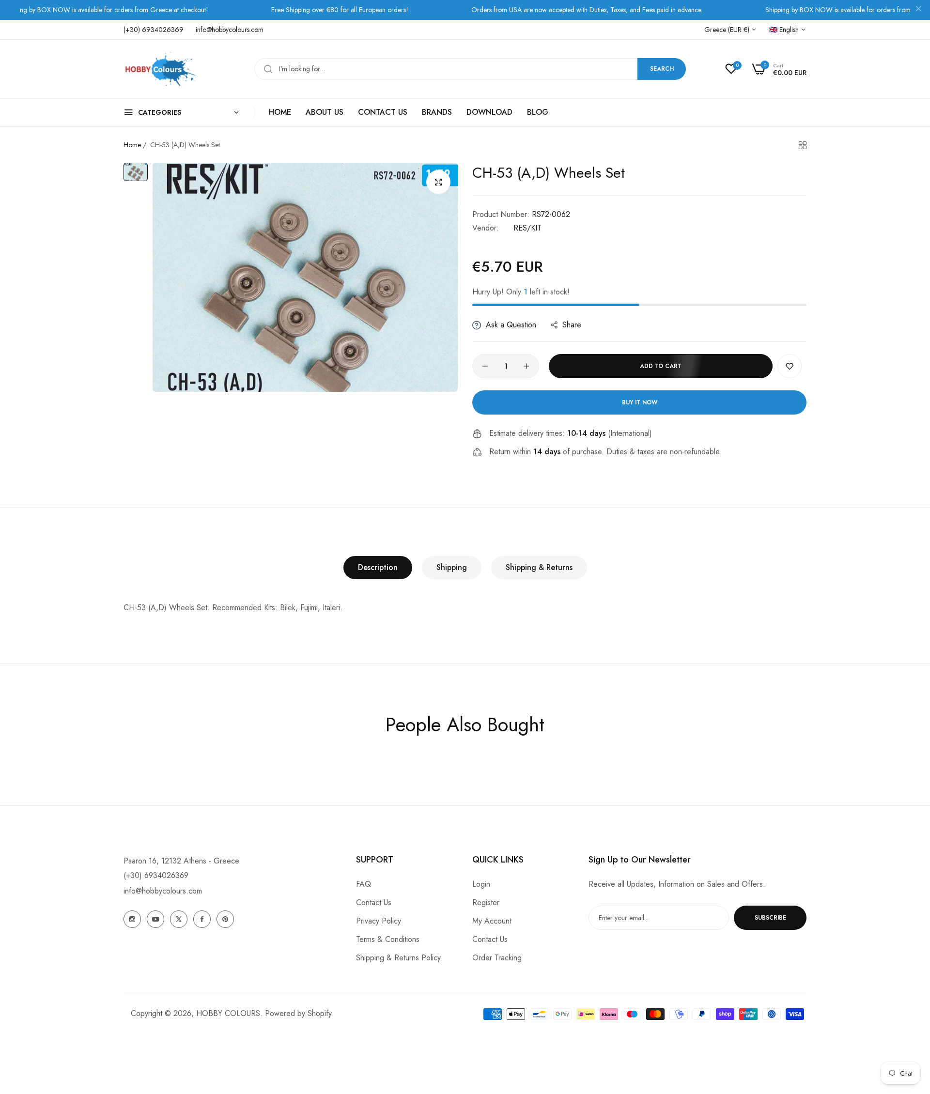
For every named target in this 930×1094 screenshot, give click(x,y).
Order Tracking (497, 957)
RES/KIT (527, 227)
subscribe (770, 917)
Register (485, 902)
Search (662, 68)
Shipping (451, 567)
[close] (918, 10)
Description (378, 567)
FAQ (363, 884)
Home (132, 145)
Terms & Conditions (387, 939)
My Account (492, 920)
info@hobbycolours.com (163, 890)
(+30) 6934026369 (156, 875)
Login (481, 884)
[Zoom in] (438, 182)
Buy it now (639, 402)
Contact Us (373, 902)
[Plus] (526, 366)
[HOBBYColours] (160, 69)
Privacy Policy (378, 920)
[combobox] (470, 69)
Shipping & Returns (539, 567)
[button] (789, 366)
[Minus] (485, 366)
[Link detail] (132, 919)
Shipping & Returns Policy (398, 957)
